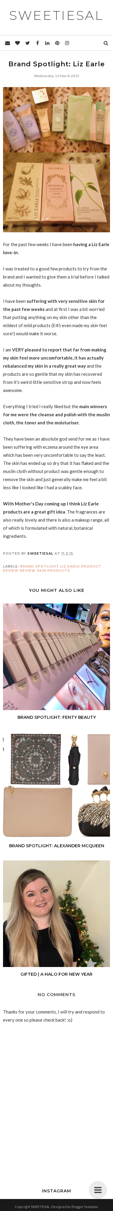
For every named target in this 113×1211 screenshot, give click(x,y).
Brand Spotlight (39, 566)
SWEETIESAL (56, 15)
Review (28, 570)
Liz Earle (70, 566)
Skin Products (53, 570)
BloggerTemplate (84, 1207)
